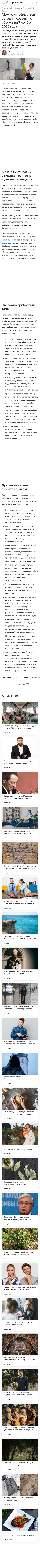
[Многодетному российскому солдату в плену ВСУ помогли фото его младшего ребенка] (20, 718)
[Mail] (7, 2)
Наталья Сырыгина (16, 52)
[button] (20, 69)
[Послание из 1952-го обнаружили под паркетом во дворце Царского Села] (20, 858)
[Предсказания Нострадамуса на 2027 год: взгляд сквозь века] (20, 964)
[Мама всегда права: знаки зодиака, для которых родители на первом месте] (20, 1420)
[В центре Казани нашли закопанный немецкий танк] (20, 1490)
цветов (30, 342)
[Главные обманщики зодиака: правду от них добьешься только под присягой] (20, 1279)
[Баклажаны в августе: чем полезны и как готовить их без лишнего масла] (20, 1525)
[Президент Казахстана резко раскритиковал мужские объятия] (20, 1209)
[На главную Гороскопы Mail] (16, 2)
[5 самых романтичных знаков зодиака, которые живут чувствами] (20, 1385)
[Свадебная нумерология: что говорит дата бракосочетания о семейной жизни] (20, 1139)
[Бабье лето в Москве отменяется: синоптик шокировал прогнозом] (20, 999)
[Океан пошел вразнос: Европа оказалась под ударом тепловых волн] (20, 928)
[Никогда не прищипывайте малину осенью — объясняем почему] (20, 1244)
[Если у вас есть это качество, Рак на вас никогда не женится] (20, 1314)
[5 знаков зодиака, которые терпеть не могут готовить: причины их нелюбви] (20, 1104)
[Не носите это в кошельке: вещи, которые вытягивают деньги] (20, 753)
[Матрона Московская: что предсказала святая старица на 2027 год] (20, 1350)
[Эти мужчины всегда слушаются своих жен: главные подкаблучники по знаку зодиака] (20, 893)
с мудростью (17, 119)
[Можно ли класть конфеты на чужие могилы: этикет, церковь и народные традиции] (20, 1455)
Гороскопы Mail (28, 8)
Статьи (4, 11)
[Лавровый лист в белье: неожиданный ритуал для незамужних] (20, 1174)
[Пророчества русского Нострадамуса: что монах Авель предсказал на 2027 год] (20, 1069)
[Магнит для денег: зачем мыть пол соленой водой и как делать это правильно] (20, 823)
